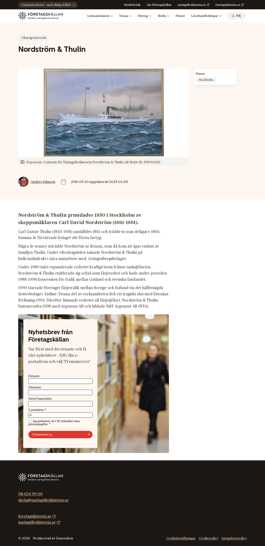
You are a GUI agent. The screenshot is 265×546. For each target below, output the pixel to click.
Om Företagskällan (159, 4)
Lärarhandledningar (204, 16)
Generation (64, 538)
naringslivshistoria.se (192, 4)
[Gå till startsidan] (40, 15)
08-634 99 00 (30, 494)
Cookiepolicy (208, 538)
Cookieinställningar (181, 538)
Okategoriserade (34, 37)
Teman (123, 16)
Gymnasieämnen (98, 16)
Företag (143, 16)
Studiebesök (132, 4)
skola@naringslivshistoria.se (43, 500)
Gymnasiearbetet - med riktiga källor (46, 4)
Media (162, 16)
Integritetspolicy (234, 538)
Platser (180, 16)
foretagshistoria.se (228, 4)
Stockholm (206, 79)
